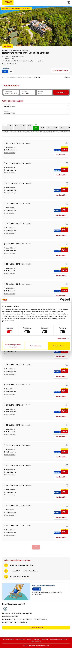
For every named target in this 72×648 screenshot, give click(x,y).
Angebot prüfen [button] (61, 155)
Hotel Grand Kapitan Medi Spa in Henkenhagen (19, 77)
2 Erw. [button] (40, 93)
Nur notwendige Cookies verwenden (13, 346)
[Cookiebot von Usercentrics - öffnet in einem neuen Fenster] (61, 299)
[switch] (27, 331)
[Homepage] (3, 77)
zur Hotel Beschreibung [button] (60, 70)
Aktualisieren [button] (60, 92)
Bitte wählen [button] (25, 93)
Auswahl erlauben (36, 346)
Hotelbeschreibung (9, 152)
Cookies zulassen (59, 346)
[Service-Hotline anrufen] (68, 2)
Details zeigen (61, 338)
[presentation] (11, 92)
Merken (68, 77)
